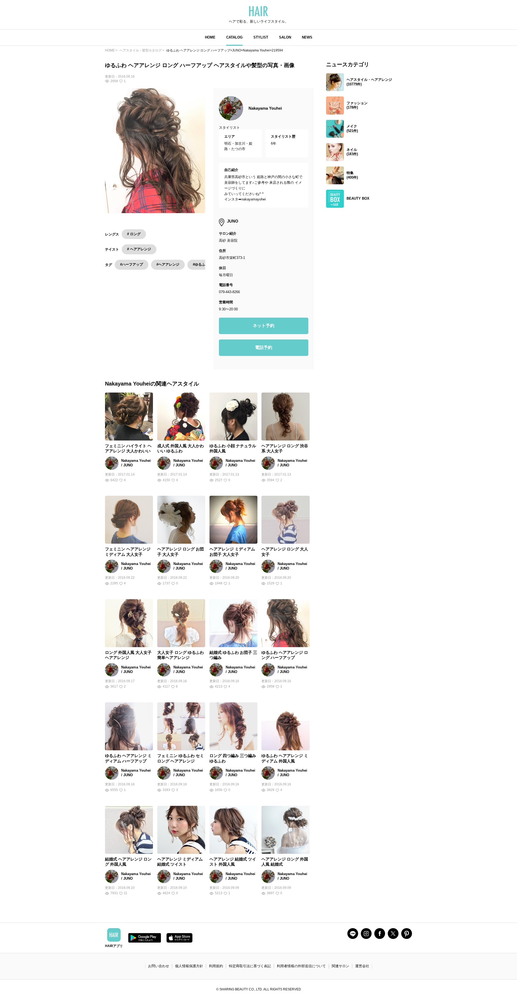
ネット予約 (263, 325)
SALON (285, 37)
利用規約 (216, 966)
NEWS (307, 37)
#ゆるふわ (201, 264)
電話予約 (263, 347)
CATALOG (234, 37)
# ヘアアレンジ (139, 249)
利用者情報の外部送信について (301, 966)
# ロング (134, 234)
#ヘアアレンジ (167, 264)
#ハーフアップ (131, 264)
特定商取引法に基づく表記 (250, 966)
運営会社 (362, 966)
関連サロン (340, 966)
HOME (210, 37)
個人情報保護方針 (189, 966)
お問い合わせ (158, 966)
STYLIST (260, 37)
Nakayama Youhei (265, 108)
